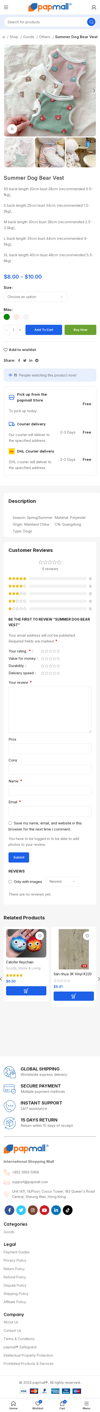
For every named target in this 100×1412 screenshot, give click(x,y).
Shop (14, 36)
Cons (12, 760)
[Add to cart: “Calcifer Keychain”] (26, 990)
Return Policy (14, 1269)
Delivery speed (21, 673)
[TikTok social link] (68, 1210)
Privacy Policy (15, 1260)
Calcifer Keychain (19, 962)
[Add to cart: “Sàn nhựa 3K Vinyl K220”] (74, 996)
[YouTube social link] (44, 1210)
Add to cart (43, 330)
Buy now (80, 330)
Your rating (19, 651)
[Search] (91, 22)
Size (8, 287)
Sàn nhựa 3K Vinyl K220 (73, 974)
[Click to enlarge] (12, 129)
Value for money (22, 659)
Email (14, 801)
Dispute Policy (15, 1285)
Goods (29, 36)
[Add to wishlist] (39, 936)
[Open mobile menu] (6, 7)
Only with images (28, 881)
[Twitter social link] (25, 360)
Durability (16, 666)
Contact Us (12, 1330)
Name (15, 781)
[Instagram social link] (33, 1210)
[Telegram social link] (37, 360)
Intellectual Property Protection (28, 1355)
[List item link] (50, 1172)
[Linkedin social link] (31, 360)
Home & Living (29, 968)
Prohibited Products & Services (29, 1363)
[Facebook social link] (19, 360)
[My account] (94, 7)
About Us (11, 1322)
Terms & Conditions (19, 1339)
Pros (12, 739)
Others (45, 36)
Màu (7, 309)
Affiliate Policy (15, 1302)
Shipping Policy (16, 1294)
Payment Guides (17, 1252)
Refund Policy (15, 1277)
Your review (20, 682)
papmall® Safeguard (20, 1347)
